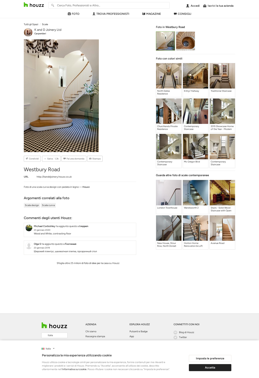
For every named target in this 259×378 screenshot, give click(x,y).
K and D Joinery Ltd (47, 30)
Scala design (32, 205)
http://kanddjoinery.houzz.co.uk (54, 176)
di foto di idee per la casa (95, 263)
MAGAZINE (153, 13)
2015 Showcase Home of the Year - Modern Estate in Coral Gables (222, 128)
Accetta (210, 367)
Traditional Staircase (221, 91)
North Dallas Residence (163, 92)
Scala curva (48, 205)
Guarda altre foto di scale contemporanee (182, 175)
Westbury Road (175, 27)
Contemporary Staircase (191, 127)
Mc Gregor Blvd (192, 161)
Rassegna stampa (95, 336)
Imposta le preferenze (210, 358)
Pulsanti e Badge (139, 331)
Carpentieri (40, 33)
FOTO (75, 13)
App (132, 336)
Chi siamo (90, 331)
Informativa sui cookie (74, 369)
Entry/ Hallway (191, 91)
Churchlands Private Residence (167, 127)
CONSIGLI (184, 13)
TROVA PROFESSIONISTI (112, 13)
